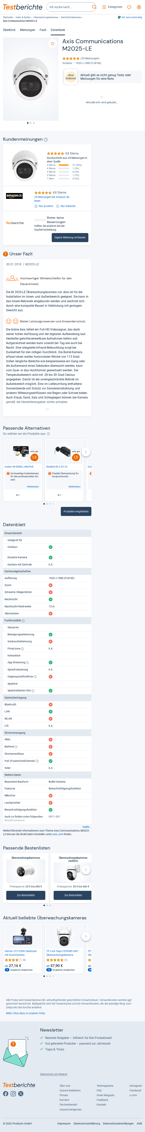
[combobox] (69, 7)
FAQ (99, 1090)
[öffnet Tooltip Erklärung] (46, 140)
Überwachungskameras (46, 17)
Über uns (65, 1085)
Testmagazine (105, 1085)
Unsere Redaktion (70, 1090)
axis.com (57, 834)
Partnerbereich (68, 1104)
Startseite (8, 17)
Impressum (64, 1123)
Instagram (136, 1085)
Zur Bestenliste (31, 896)
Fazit (43, 30)
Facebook (135, 1090)
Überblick (9, 30)
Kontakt (101, 1104)
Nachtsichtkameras (71, 17)
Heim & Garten (23, 17)
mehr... (87, 827)
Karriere (64, 1099)
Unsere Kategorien (71, 1109)
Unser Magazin (105, 1095)
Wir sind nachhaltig (132, 17)
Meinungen (27, 30)
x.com (133, 1095)
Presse (64, 1095)
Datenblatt (58, 30)
